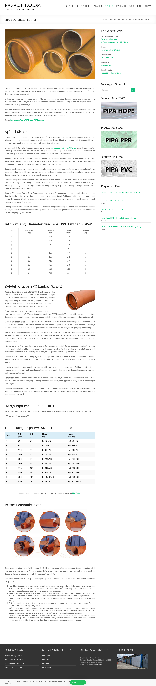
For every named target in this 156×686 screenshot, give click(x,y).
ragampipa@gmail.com (110, 50)
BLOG (131, 6)
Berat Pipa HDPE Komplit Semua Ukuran (118, 218)
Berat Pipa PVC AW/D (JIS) (112, 201)
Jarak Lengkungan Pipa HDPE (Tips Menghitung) (121, 226)
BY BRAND (121, 6)
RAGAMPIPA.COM (23, 5)
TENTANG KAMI (144, 6)
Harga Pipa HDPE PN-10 (112, 209)
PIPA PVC (109, 6)
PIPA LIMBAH (47, 667)
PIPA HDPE (86, 6)
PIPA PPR (98, 6)
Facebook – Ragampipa (111, 73)
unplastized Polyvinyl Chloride (63, 148)
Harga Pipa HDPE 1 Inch (14, 667)
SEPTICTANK (72, 6)
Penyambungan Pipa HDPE (15, 663)
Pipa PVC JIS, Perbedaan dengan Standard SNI (120, 192)
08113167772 (107, 57)
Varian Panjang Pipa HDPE (15, 656)
